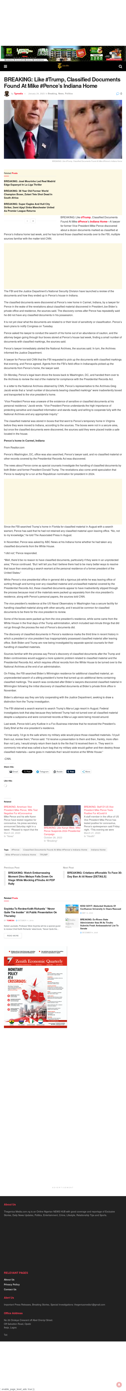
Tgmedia (18, 93)
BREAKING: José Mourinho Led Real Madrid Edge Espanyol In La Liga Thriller (29, 182)
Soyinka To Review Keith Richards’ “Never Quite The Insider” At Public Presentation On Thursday (30, 912)
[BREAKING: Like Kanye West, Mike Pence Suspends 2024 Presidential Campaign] (62, 815)
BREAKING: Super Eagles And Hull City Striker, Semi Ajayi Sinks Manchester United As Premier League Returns (29, 207)
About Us (9, 1279)
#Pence (16, 849)
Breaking (52, 93)
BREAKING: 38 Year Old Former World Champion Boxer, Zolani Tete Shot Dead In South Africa (28, 194)
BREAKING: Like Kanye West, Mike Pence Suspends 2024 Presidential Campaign (62, 831)
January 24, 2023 (36, 93)
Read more (13, 935)
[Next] (33, 221)
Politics (69, 93)
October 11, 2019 (25, 920)
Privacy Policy (12, 1284)
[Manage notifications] (119, 1384)
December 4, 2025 (90, 932)
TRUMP (44, 854)
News (61, 93)
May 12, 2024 (87, 913)
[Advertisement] (63, 23)
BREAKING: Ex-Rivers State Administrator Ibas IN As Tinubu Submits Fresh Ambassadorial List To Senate (99, 924)
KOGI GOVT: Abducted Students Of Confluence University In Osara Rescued (100, 907)
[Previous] (27, 221)
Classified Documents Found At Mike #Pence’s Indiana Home (55, 849)
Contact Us (10, 1289)
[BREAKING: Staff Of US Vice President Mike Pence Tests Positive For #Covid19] (104, 821)
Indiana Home (98, 849)
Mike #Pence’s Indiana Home (21, 854)
